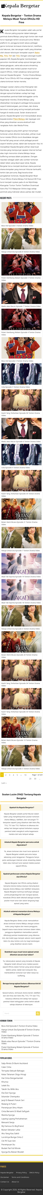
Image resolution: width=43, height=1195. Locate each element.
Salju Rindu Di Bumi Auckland (14, 1063)
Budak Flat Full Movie (10, 1148)
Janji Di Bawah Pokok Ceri (12, 1100)
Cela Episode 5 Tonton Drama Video (15, 387)
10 (25, 775)
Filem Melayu (19, 119)
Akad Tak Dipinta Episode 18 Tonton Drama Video (21, 603)
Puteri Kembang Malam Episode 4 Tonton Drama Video (20, 1048)
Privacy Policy (21, 1172)
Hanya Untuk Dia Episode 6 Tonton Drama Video (20, 629)
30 (35, 778)
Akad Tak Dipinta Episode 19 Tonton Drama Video (21, 576)
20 (30, 778)
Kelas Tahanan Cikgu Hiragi (13, 1074)
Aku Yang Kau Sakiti (10, 1133)
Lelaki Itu (5, 1085)
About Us (15, 1182)
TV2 (18, 56)
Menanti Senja (7, 1122)
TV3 (6, 56)
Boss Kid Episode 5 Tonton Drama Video (17, 226)
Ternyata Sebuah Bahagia (12, 1070)
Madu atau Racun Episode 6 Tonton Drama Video (21, 441)
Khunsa (4, 1081)
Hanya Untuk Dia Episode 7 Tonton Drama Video (20, 550)
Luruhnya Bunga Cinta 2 (12, 1137)
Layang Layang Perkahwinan (14, 1118)
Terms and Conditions (20, 1177)
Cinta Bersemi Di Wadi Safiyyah (15, 1111)
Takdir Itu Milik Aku (10, 1089)
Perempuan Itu (8, 1144)
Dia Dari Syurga (8, 1093)
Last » (4, 783)
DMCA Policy (34, 1172)
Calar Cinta (6, 1067)
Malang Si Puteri (8, 1104)
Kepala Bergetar (21, 5)
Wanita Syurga (8, 1115)
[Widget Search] (38, 1013)
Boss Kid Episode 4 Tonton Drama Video (17, 361)
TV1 (10, 56)
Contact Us (4, 1182)
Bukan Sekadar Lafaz (10, 1129)
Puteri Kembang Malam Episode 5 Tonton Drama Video (20, 1036)
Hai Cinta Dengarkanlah (12, 1078)
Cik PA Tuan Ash (8, 1141)
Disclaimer (4, 1177)
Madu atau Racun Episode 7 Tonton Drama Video (21, 306)
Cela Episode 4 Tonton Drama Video (15, 467)
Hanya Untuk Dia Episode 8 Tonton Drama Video (20, 252)
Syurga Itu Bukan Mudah (12, 1152)
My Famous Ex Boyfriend (12, 1126)
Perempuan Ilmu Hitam (12, 1107)
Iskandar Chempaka (10, 1096)
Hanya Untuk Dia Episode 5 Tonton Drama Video (20, 769)
